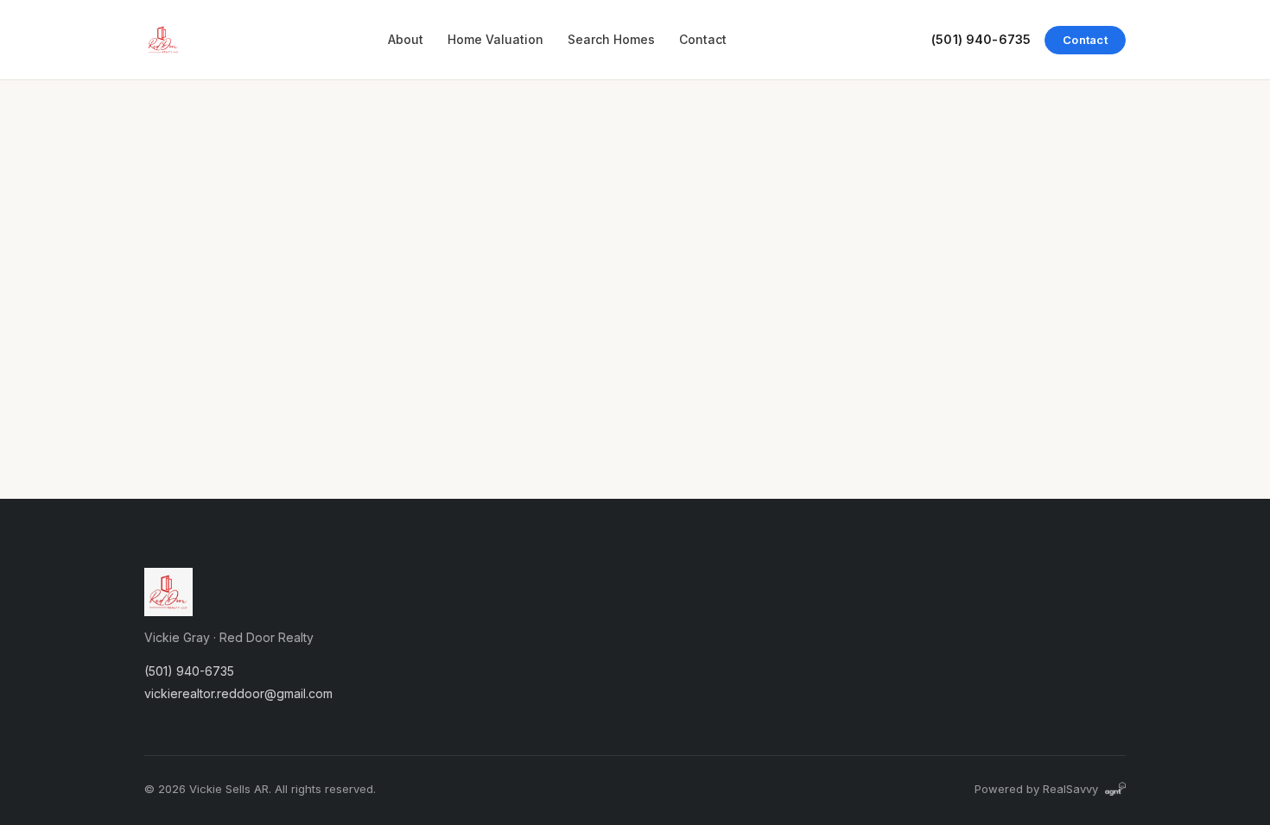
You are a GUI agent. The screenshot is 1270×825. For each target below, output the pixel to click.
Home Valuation (495, 39)
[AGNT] (1115, 789)
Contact (703, 39)
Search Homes (611, 39)
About (405, 39)
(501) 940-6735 (981, 39)
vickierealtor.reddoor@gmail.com (238, 693)
